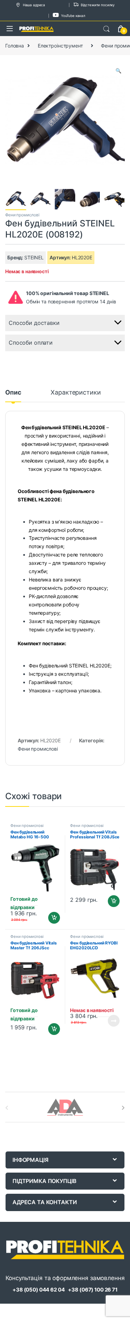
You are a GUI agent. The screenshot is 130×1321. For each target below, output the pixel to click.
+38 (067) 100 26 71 (92, 1289)
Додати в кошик (51, 918)
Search (106, 29)
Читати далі (112, 1021)
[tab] (13, 395)
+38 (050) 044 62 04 (38, 1289)
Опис (13, 392)
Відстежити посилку (98, 5)
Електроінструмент (60, 46)
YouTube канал (73, 16)
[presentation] (123, 1107)
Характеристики (76, 392)
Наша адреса (34, 5)
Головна (14, 46)
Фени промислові (22, 214)
